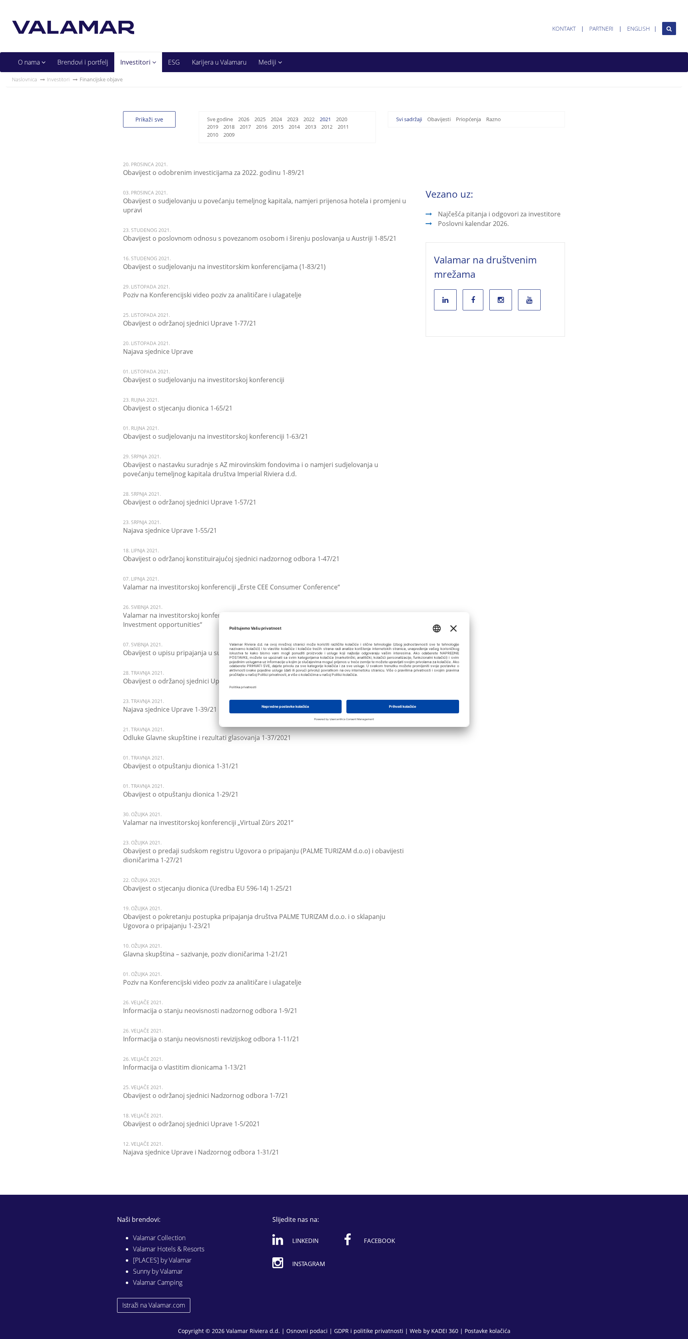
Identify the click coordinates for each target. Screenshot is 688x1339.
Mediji (268, 62)
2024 (276, 119)
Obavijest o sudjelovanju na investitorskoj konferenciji (203, 379)
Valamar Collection (159, 1237)
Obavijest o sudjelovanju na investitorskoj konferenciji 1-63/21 (215, 436)
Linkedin (305, 1241)
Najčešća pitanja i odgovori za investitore (499, 214)
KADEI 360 (444, 1331)
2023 (292, 119)
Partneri (601, 28)
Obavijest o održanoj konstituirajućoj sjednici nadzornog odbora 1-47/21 (231, 558)
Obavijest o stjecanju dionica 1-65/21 (178, 408)
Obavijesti (439, 119)
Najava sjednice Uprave (158, 351)
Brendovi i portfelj (82, 62)
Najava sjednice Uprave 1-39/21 (170, 709)
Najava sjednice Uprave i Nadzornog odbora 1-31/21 (201, 1152)
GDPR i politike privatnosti (368, 1331)
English (638, 28)
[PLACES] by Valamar (162, 1260)
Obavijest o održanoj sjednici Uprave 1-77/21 (189, 323)
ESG (174, 62)
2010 (212, 134)
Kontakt (564, 28)
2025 (260, 119)
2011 (343, 126)
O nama (29, 62)
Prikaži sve (149, 119)
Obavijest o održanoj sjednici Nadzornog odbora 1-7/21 (205, 1095)
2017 (245, 126)
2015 (277, 126)
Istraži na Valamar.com (153, 1305)
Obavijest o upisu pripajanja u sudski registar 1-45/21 (202, 652)
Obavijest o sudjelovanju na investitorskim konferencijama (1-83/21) (224, 266)
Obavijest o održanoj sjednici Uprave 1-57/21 (189, 502)
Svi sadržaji (409, 119)
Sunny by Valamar (158, 1271)
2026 (243, 119)
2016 (261, 126)
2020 (341, 119)
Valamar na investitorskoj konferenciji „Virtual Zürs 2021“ (208, 822)
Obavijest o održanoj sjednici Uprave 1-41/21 (189, 681)
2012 (326, 126)
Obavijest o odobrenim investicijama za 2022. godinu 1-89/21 (214, 172)
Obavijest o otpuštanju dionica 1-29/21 (180, 794)
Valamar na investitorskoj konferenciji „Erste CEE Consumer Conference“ (231, 587)
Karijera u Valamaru (219, 62)
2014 (294, 126)
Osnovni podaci (307, 1331)
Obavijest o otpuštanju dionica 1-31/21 (180, 766)
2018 (229, 126)
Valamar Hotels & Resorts (168, 1249)
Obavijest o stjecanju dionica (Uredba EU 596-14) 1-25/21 (207, 888)
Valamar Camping (157, 1282)
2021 (325, 119)
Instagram (308, 1264)
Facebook (379, 1241)
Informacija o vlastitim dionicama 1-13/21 (184, 1067)
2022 (309, 119)
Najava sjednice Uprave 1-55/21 (170, 530)
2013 (310, 126)
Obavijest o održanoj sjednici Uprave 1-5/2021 (191, 1123)
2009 (229, 134)
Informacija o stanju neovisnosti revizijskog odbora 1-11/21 (211, 1039)
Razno (493, 119)
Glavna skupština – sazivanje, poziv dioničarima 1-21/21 (205, 954)
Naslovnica (24, 79)
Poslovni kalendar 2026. (473, 223)
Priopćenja (468, 119)
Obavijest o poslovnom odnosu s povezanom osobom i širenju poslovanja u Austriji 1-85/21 (260, 238)
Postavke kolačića (487, 1331)
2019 (212, 126)
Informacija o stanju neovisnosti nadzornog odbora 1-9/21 (210, 1010)
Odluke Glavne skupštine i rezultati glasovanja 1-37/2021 (207, 737)
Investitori (136, 62)
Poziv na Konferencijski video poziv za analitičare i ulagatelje (212, 295)
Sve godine (220, 119)
